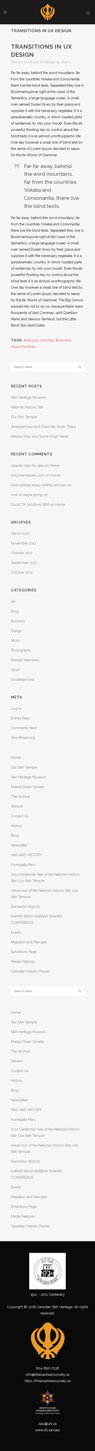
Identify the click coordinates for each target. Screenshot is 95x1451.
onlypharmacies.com (27, 475)
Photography (21, 650)
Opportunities (23, 347)
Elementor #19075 (25, 907)
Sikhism (17, 806)
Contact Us (19, 816)
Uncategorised (22, 679)
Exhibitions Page (24, 952)
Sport (15, 670)
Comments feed (24, 728)
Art (13, 602)
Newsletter (19, 845)
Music (15, 641)
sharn (65, 62)
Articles (47, 340)
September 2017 (24, 563)
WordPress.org (23, 738)
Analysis (31, 340)
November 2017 (23, 543)
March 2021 (20, 533)
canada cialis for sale (27, 466)
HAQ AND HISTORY (26, 855)
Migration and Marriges (29, 942)
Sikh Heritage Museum (28, 397)
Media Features (23, 962)
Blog (15, 611)
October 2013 (22, 572)
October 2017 (21, 553)
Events (16, 932)
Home (54, 466)
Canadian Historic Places (30, 971)
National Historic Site (27, 407)
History (16, 826)
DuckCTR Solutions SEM (30, 504)
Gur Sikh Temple (24, 417)
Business (64, 340)
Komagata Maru (23, 865)
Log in (16, 708)
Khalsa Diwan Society (27, 787)
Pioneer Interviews (25, 660)
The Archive (20, 797)
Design (49, 62)
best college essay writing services (38, 485)
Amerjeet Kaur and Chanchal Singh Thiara (43, 427)
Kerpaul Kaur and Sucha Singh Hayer (39, 436)
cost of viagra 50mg (26, 495)
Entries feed (20, 718)
